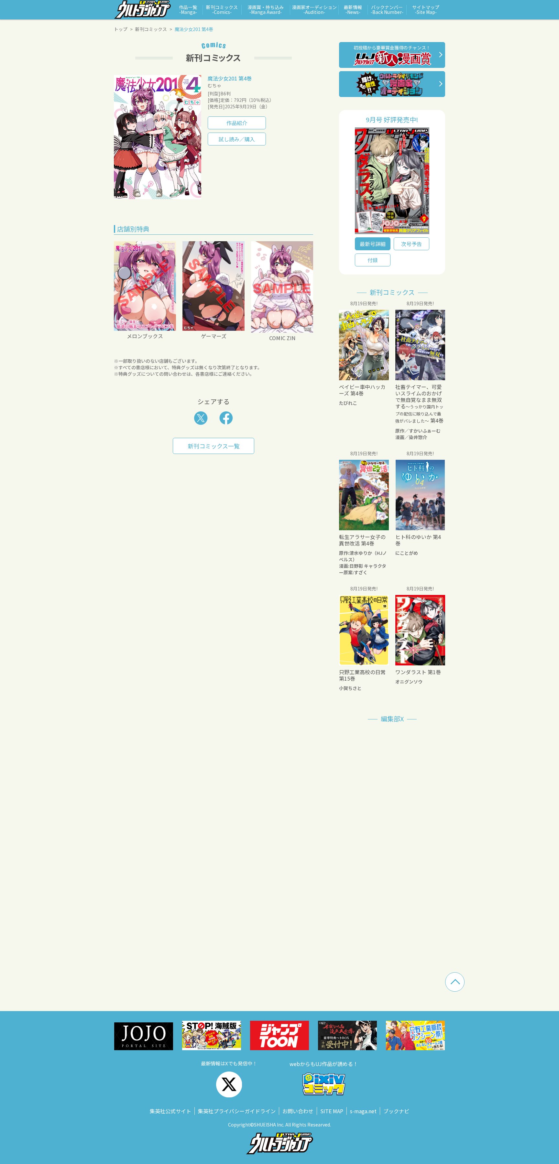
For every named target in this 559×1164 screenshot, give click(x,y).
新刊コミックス (151, 29)
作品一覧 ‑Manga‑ (188, 10)
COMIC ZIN (282, 338)
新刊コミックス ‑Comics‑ (222, 10)
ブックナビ (396, 1111)
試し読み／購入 (237, 139)
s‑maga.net (363, 1111)
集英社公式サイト (170, 1111)
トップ (120, 29)
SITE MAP (331, 1111)
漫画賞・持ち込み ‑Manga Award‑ (265, 10)
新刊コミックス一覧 (214, 446)
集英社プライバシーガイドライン (237, 1111)
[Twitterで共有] (201, 418)
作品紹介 (236, 123)
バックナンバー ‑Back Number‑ (387, 10)
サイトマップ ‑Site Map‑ (425, 10)
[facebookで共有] (226, 418)
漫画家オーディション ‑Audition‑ (314, 10)
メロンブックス (145, 336)
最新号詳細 (373, 244)
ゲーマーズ (213, 336)
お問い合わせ (297, 1111)
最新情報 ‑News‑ (353, 10)
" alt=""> (392, 182)
